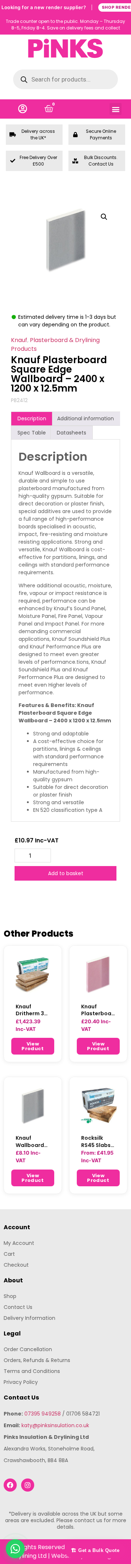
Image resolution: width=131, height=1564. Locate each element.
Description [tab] (31, 418)
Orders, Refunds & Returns (37, 1360)
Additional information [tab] (85, 418)
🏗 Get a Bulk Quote (95, 1550)
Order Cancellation (28, 1349)
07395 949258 (42, 1413)
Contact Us (18, 1307)
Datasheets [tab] (71, 432)
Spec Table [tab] (31, 432)
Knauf (19, 340)
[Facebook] (10, 1485)
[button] (116, 109)
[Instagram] (27, 1485)
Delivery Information (29, 1318)
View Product (32, 1046)
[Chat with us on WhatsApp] (15, 1548)
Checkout (16, 1265)
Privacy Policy (21, 1382)
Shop (10, 1296)
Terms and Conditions (32, 1371)
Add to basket (65, 873)
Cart (9, 1254)
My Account (19, 1243)
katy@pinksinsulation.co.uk (55, 1425)
